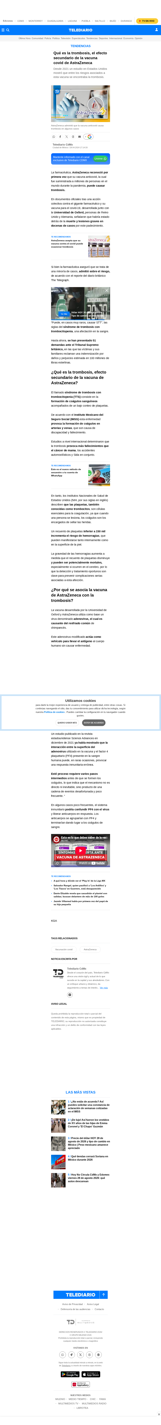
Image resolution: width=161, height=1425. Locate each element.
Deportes (103, 38)
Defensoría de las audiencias (75, 1309)
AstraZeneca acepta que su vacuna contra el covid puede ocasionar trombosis (67, 243)
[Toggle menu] (3, 30)
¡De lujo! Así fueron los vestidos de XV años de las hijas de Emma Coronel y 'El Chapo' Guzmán (88, 1123)
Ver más (104, 987)
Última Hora (25, 38)
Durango (126, 21)
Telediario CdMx (63, 144)
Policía (47, 38)
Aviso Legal (93, 1304)
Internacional (115, 38)
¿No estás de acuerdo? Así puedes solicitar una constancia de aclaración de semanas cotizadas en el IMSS (89, 1106)
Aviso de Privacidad (72, 1304)
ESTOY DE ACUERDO (94, 723)
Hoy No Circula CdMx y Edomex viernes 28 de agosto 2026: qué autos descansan (88, 1178)
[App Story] (90, 1375)
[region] (80, 8)
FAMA (102, 1399)
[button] (54, 136)
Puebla (86, 21)
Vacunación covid (63, 949)
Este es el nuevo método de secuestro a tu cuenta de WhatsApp (66, 472)
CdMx (20, 21)
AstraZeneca (90, 949)
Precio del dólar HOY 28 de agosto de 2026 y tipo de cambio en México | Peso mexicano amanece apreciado (89, 1143)
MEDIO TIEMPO (77, 1399)
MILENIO (60, 1399)
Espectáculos (78, 38)
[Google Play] (70, 1374)
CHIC (93, 1399)
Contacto (99, 1309)
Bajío (113, 21)
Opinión (138, 38)
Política (56, 38)
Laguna (72, 21)
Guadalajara (55, 21)
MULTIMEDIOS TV (68, 1403)
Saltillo (100, 21)
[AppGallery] (80, 1385)
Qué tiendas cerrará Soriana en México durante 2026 (88, 1158)
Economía (128, 38)
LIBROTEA (82, 1408)
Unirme (98, 158)
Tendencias (92, 38)
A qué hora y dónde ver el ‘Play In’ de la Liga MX (79, 881)
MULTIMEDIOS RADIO (94, 1403)
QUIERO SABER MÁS (67, 723)
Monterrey (36, 21)
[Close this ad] (159, 1414)
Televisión (66, 38)
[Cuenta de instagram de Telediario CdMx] (70, 995)
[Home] (80, 30)
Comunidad (37, 38)
